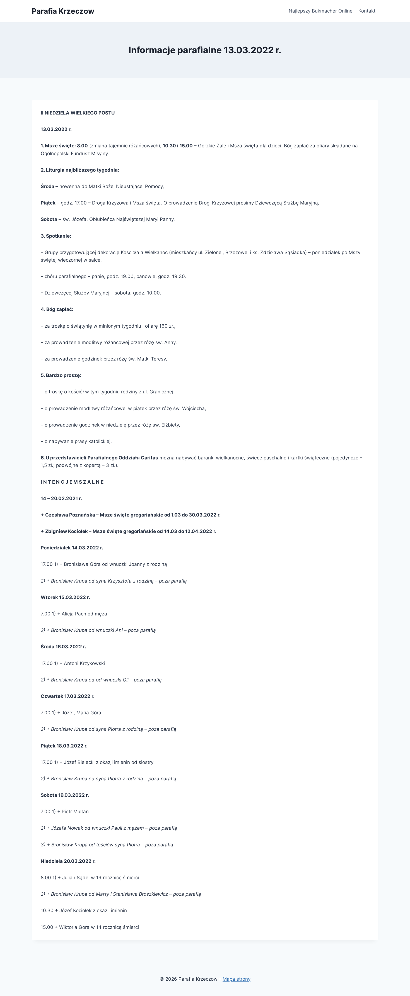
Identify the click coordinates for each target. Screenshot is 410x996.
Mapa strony (236, 979)
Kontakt (366, 11)
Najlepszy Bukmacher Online (321, 11)
